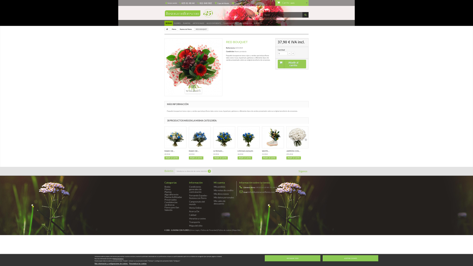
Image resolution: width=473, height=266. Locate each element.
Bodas (169, 23)
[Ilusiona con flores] (199, 13)
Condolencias (230, 23)
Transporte (194, 222)
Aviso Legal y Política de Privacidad (203, 230)
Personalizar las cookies (138, 264)
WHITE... (265, 151)
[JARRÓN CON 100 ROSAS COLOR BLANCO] (297, 137)
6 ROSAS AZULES (245, 151)
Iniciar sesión (172, 3)
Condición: (230, 51)
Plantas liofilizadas (173, 197)
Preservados (246, 23)
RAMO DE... (169, 151)
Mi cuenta (219, 182)
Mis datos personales (224, 197)
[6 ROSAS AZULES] (249, 137)
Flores (177, 23)
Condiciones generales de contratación (195, 189)
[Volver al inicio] (167, 29)
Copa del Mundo (223, 3)
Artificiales (198, 23)
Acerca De (194, 211)
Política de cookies (224, 230)
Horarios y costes (197, 218)
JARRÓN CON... (293, 151)
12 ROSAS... (218, 151)
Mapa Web (236, 230)
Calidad (192, 215)
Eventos (258, 23)
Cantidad (281, 50)
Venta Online (195, 207)
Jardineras (169, 204)
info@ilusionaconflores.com (261, 192)
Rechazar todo (293, 258)
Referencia (230, 48)
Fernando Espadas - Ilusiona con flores (198, 196)
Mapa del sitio (195, 225)
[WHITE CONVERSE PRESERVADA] (273, 137)
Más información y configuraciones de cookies (111, 264)
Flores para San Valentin (171, 208)
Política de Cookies (118, 258)
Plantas (186, 23)
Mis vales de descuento (219, 202)
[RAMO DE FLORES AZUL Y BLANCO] (175, 137)
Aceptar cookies (350, 258)
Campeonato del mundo (197, 203)
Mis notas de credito (223, 190)
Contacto (237, 3)
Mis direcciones (221, 193)
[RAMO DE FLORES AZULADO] (200, 137)
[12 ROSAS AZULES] (224, 137)
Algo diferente (214, 23)
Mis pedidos (219, 186)
